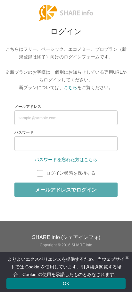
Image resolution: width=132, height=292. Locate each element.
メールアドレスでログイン (66, 199)
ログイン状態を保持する (70, 182)
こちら (70, 97)
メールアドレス (27, 116)
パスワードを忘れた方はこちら (66, 169)
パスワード (24, 142)
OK (66, 283)
